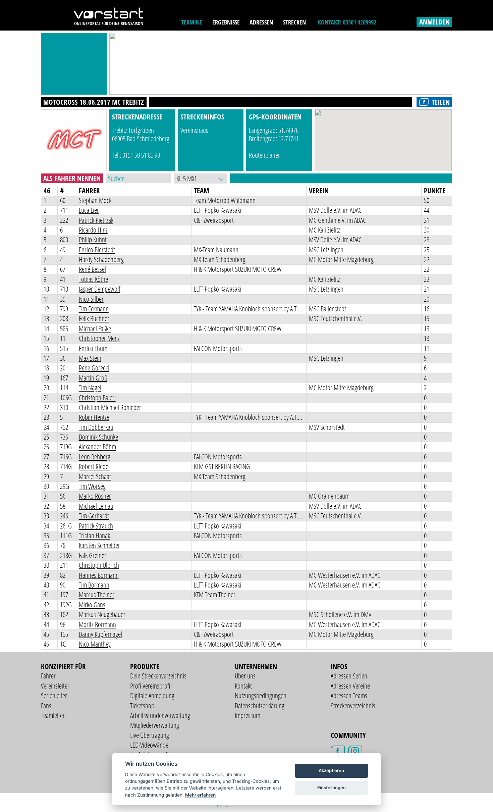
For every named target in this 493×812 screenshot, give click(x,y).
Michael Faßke (95, 328)
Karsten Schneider (99, 545)
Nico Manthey (95, 644)
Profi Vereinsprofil (151, 686)
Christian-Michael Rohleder (110, 407)
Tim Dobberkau (96, 427)
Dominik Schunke (98, 437)
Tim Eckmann (94, 308)
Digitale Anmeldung (152, 695)
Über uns (245, 675)
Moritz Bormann (97, 624)
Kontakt (243, 686)
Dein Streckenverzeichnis (158, 675)
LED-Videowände (149, 745)
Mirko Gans (92, 604)
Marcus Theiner (96, 594)
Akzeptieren (331, 770)
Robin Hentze (94, 417)
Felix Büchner (94, 318)
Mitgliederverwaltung (154, 725)
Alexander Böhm (97, 446)
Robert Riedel (94, 466)
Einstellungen (331, 787)
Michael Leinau (96, 506)
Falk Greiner (92, 555)
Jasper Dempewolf (99, 289)
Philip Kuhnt (93, 239)
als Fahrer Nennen (72, 178)
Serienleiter (54, 695)
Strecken (294, 22)
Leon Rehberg (94, 456)
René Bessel (92, 269)
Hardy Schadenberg (101, 259)
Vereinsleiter (55, 686)
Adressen (261, 22)
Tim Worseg (92, 486)
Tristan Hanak (94, 535)
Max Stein (90, 358)
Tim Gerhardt (94, 515)
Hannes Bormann (99, 575)
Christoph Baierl (97, 397)
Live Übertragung (149, 735)
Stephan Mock (95, 200)
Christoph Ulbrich (99, 565)
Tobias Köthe (93, 279)
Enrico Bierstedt (97, 249)
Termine (191, 22)
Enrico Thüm (93, 348)
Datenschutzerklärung (259, 705)
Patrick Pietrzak (96, 220)
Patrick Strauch (96, 525)
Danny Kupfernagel (100, 634)
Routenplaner (264, 155)
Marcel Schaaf (95, 476)
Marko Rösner (95, 496)
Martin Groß (93, 378)
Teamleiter (53, 715)
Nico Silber (91, 299)
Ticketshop (142, 705)
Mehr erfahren (200, 795)
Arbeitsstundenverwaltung (160, 715)
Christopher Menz (99, 338)
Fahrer (48, 675)
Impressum (247, 715)
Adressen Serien (349, 675)
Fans (46, 705)
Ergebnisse (226, 22)
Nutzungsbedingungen (260, 695)
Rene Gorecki (94, 367)
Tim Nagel (90, 387)
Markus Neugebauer (102, 614)
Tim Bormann (94, 585)
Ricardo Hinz (93, 230)
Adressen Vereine (350, 686)
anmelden (434, 22)
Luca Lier (89, 210)
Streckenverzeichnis (353, 705)
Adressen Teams (349, 695)
